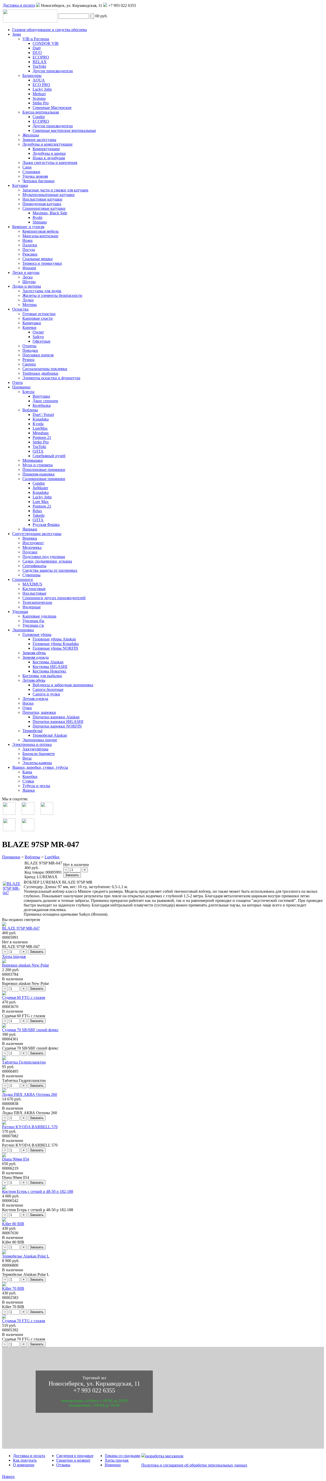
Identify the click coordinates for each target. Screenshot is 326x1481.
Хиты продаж (14, 956)
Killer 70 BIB (13, 1288)
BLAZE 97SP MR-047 (21, 928)
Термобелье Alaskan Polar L (25, 1256)
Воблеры (32, 857)
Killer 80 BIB (13, 1224)
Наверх (8, 1476)
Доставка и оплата (19, 5)
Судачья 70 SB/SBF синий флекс (30, 1030)
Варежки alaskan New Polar (25, 965)
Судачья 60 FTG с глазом (23, 997)
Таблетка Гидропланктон (24, 1062)
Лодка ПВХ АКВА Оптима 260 (29, 1094)
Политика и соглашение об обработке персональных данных (194, 1465)
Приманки (11, 857)
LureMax (52, 857)
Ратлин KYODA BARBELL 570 (30, 1127)
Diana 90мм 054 (15, 1159)
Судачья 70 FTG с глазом (23, 1321)
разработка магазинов (164, 1456)
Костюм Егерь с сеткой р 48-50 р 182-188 (37, 1191)
